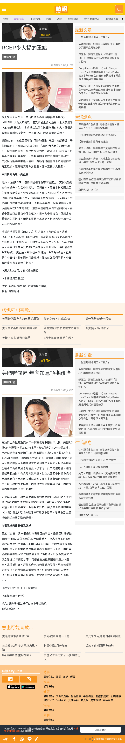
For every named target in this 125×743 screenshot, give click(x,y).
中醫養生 (88, 696)
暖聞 (72, 676)
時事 (49, 19)
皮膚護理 (95, 700)
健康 (5, 19)
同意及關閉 (100, 729)
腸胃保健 (48, 700)
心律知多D (112, 19)
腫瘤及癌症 (102, 696)
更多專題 (108, 700)
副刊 (59, 19)
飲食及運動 (62, 696)
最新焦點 (48, 676)
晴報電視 (19, 19)
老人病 (84, 700)
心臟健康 (116, 696)
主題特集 (35, 19)
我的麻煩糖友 (92, 19)
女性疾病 (73, 700)
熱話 (65, 676)
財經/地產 (9, 57)
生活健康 (76, 696)
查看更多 (45, 35)
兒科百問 (61, 700)
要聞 (58, 676)
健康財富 (73, 19)
